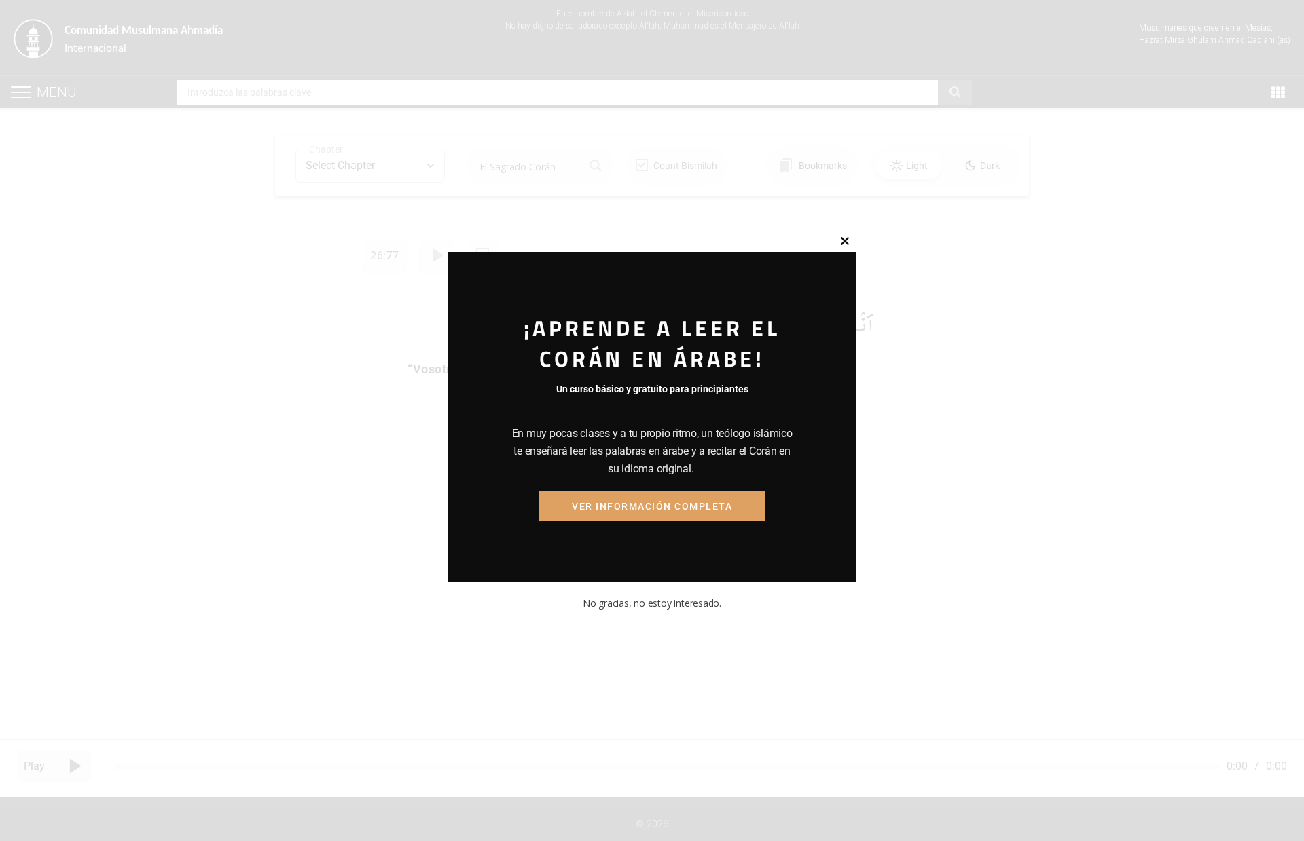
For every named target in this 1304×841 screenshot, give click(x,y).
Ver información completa (652, 506)
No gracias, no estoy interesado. (652, 603)
